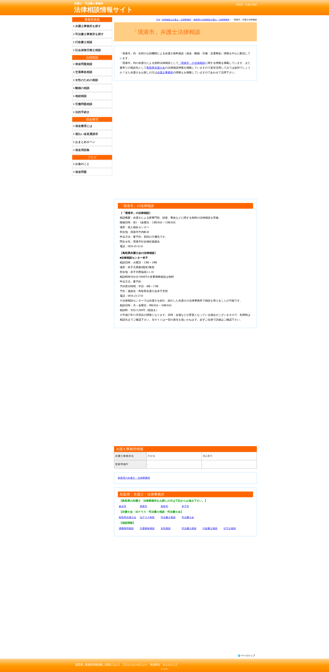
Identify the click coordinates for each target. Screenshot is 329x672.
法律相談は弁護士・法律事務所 (176, 19)
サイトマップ (170, 664)
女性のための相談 (86, 80)
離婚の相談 (82, 88)
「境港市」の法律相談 (191, 63)
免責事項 (155, 664)
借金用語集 (82, 150)
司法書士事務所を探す (89, 34)
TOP (158, 19)
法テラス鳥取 (147, 517)
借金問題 (81, 171)
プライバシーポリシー (135, 664)
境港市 (143, 506)
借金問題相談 (83, 64)
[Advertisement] (185, 111)
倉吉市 (122, 506)
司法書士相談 (168, 517)
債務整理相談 (126, 528)
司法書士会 (188, 517)
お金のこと (82, 163)
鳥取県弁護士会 (155, 67)
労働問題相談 (83, 104)
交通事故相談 (147, 528)
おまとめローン (85, 142)
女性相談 (166, 528)
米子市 (185, 506)
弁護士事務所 (165, 72)
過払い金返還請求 (86, 134)
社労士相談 (230, 528)
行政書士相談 (210, 528)
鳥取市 (164, 506)
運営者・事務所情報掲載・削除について (97, 664)
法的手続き (82, 112)
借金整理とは (83, 126)
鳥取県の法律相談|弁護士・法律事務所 (211, 19)
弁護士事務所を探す (88, 26)
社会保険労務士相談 (88, 50)
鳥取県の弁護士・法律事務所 (134, 477)
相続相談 (81, 96)
